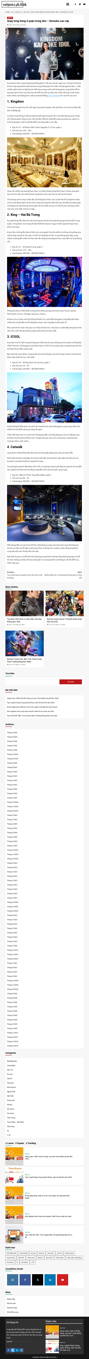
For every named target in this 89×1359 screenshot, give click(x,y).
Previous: (24, 575)
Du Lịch (10, 1074)
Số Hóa (9, 1105)
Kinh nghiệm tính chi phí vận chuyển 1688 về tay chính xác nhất (30, 711)
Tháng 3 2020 (12, 1020)
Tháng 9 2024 (12, 815)
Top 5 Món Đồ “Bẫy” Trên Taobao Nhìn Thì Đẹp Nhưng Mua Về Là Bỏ (32, 716)
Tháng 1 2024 (12, 846)
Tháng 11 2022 (12, 906)
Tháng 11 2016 (12, 1041)
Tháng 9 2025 (12, 763)
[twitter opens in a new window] (13, 1350)
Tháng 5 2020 (12, 1011)
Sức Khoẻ (10, 1109)
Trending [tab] (31, 1143)
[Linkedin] (50, 1279)
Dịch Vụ (10, 1070)
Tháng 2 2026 (12, 746)
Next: (63, 575)
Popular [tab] (20, 1143)
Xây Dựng (10, 1126)
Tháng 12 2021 (12, 950)
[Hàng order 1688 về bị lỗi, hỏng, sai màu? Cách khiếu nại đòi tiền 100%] (14, 1156)
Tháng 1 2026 (12, 750)
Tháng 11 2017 (12, 1033)
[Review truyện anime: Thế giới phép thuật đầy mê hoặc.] (64, 603)
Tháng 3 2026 (12, 741)
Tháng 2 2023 (12, 893)
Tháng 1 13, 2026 (20, 664)
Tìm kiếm (9, 673)
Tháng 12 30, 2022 (20, 25)
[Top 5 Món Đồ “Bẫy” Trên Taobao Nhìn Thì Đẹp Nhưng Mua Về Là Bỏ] (14, 1234)
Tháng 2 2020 (12, 1024)
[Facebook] (25, 1279)
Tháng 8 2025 (12, 767)
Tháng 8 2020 (12, 998)
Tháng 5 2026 (12, 737)
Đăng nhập (11, 1299)
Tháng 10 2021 (12, 959)
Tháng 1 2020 (12, 1028)
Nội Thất (10, 1096)
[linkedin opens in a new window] (17, 1350)
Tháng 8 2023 (12, 867)
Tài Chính (10, 1113)
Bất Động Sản (12, 1061)
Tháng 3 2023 (12, 889)
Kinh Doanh (11, 1087)
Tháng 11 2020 (12, 985)
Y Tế (8, 1135)
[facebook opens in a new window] (8, 1350)
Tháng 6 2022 (12, 924)
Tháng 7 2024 (12, 819)
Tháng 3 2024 (12, 837)
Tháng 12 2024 (12, 802)
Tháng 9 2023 (12, 863)
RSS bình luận (12, 1308)
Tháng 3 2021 (12, 972)
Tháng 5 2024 (12, 828)
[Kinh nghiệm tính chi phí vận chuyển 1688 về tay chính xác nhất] (14, 1215)
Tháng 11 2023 (12, 854)
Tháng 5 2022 (12, 928)
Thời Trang (11, 1118)
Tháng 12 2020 (12, 980)
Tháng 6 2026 (12, 732)
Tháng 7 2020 (12, 1002)
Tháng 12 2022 (12, 902)
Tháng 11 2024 (12, 806)
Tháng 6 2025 (12, 776)
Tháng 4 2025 (12, 785)
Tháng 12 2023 (12, 850)
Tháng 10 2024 (12, 811)
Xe (8, 1131)
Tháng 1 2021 (12, 976)
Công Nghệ (11, 1065)
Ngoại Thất (11, 1092)
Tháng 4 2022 (12, 933)
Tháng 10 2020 (12, 989)
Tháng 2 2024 (12, 841)
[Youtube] (62, 1279)
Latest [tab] (10, 1143)
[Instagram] (12, 1279)
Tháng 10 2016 (12, 1046)
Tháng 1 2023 (12, 898)
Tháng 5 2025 (12, 780)
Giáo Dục (10, 1083)
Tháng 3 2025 (12, 789)
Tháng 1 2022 (12, 946)
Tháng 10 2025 (12, 759)
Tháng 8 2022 (12, 915)
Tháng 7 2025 (12, 772)
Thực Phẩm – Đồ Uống (15, 1122)
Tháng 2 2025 (12, 793)
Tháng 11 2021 (12, 954)
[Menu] (46, 4)
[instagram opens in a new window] (21, 1350)
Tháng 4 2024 (12, 833)
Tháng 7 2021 (12, 963)
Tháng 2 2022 (12, 941)
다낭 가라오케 (54, 95)
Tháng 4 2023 (12, 885)
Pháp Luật (10, 1100)
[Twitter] (37, 1279)
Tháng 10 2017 (12, 1037)
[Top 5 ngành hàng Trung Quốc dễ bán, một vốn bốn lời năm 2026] (14, 1176)
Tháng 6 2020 (12, 1007)
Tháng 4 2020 (12, 1015)
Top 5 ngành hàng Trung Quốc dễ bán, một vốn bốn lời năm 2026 (31, 703)
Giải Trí (10, 18)
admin (10, 25)
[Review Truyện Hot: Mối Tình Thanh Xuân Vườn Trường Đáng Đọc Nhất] (24, 643)
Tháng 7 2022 (12, 920)
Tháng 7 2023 (12, 872)
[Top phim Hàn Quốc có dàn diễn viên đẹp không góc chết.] (24, 603)
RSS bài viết (11, 1303)
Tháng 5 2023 (12, 880)
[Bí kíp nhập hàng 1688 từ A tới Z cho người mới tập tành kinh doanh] (14, 1195)
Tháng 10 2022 (12, 911)
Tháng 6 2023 (12, 876)
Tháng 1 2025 (12, 798)
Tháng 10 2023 (12, 859)
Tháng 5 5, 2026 (20, 624)
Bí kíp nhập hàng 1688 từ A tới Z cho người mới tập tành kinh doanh (32, 707)
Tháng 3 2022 (12, 937)
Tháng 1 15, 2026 (60, 624)
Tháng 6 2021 (12, 967)
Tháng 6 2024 (12, 824)
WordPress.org (12, 1312)
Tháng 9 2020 (12, 994)
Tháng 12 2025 (12, 754)
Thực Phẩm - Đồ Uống (74, 1258)
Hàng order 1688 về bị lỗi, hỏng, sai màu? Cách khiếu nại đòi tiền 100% (33, 698)
